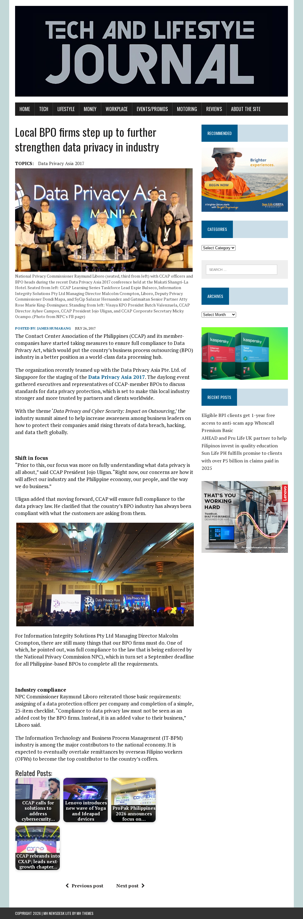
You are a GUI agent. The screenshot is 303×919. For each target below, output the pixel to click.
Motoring (187, 109)
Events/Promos (152, 109)
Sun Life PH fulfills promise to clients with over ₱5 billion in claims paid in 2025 (242, 460)
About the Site (245, 109)
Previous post (87, 885)
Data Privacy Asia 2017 (61, 163)
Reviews (214, 109)
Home (25, 109)
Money (90, 109)
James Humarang (54, 328)
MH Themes (85, 913)
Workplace (117, 109)
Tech (43, 109)
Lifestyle (66, 109)
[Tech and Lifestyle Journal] (151, 51)
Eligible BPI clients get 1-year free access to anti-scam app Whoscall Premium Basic (238, 423)
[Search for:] (242, 269)
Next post (127, 885)
